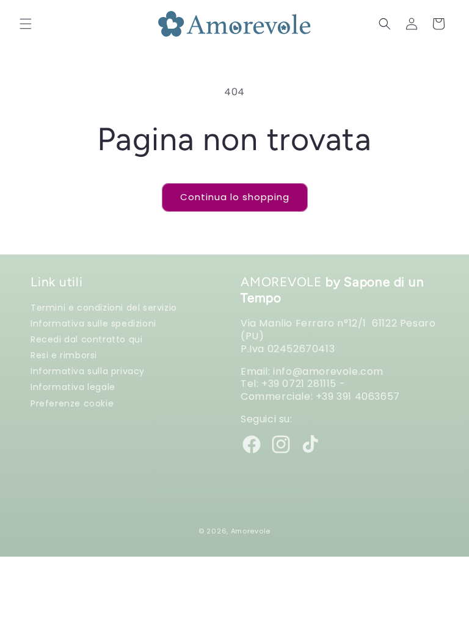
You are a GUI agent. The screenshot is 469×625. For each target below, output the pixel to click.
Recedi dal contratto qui (86, 339)
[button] (25, 23)
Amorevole (251, 531)
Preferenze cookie (72, 403)
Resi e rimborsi (64, 355)
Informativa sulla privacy (88, 371)
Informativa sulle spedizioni (93, 323)
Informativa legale (73, 386)
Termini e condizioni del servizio (104, 307)
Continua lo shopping (234, 196)
